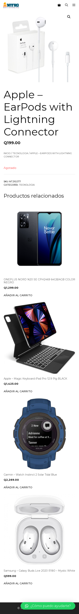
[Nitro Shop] (11, 5)
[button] (48, 606)
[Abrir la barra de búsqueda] (66, 5)
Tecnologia (20, 153)
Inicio (7, 153)
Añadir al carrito (18, 295)
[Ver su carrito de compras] (59, 5)
